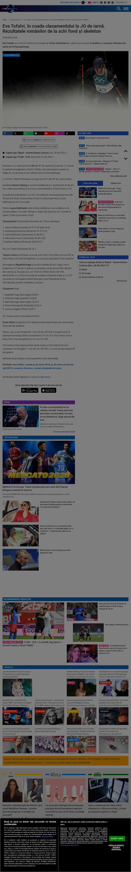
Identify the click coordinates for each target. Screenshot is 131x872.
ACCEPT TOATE (117, 839)
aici (33, 855)
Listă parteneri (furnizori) (69, 845)
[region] (65, 845)
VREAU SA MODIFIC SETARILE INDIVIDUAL (116, 847)
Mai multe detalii (47, 836)
